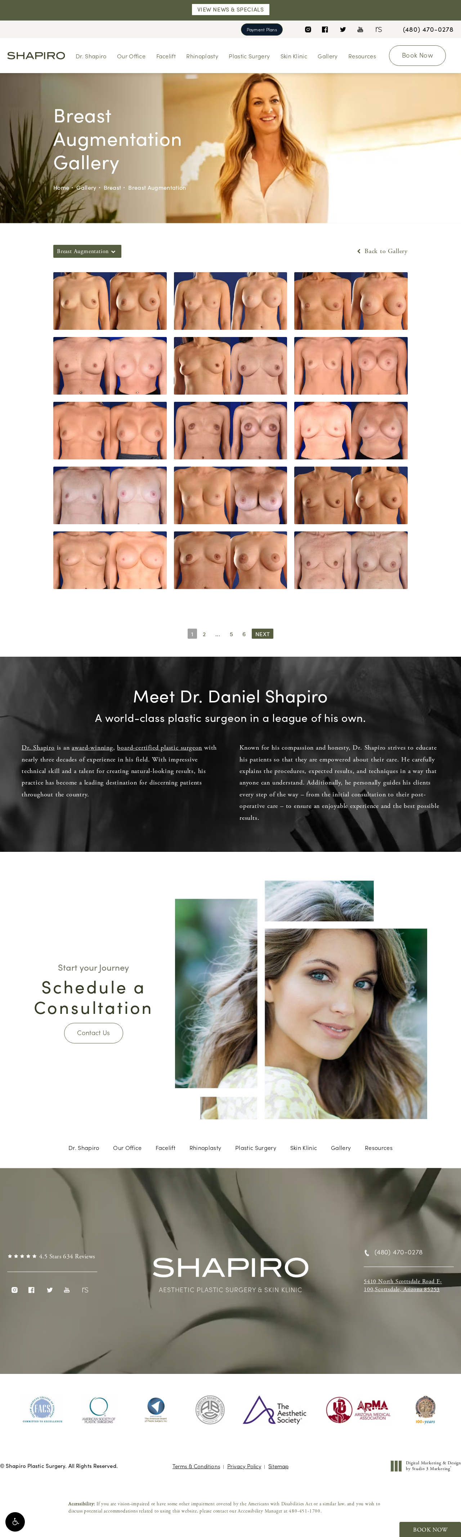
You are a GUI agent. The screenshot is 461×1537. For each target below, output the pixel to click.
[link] (428, 29)
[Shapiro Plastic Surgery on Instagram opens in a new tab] (308, 29)
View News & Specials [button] (230, 9)
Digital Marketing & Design (433, 1465)
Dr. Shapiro (38, 747)
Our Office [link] (131, 56)
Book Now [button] (430, 1530)
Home (61, 187)
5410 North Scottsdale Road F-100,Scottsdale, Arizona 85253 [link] (403, 1285)
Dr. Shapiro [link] (91, 56)
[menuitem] (308, 29)
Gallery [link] (327, 56)
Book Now (417, 54)
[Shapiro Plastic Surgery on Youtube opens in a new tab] (360, 29)
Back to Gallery (385, 251)
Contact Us (93, 1032)
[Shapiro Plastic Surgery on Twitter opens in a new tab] (343, 29)
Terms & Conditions (196, 1466)
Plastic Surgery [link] (249, 56)
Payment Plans (262, 29)
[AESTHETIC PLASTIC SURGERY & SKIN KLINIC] (230, 1271)
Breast (112, 187)
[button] (15, 1522)
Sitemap (278, 1466)
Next (262, 634)
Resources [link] (362, 56)
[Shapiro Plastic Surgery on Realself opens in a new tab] (378, 29)
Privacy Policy (244, 1466)
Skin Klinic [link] (294, 56)
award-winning (92, 747)
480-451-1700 (305, 1511)
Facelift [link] (166, 56)
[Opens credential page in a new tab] (42, 1410)
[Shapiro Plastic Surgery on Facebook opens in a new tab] (325, 29)
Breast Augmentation (157, 187)
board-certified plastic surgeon (159, 747)
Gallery (86, 187)
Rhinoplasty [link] (202, 56)
